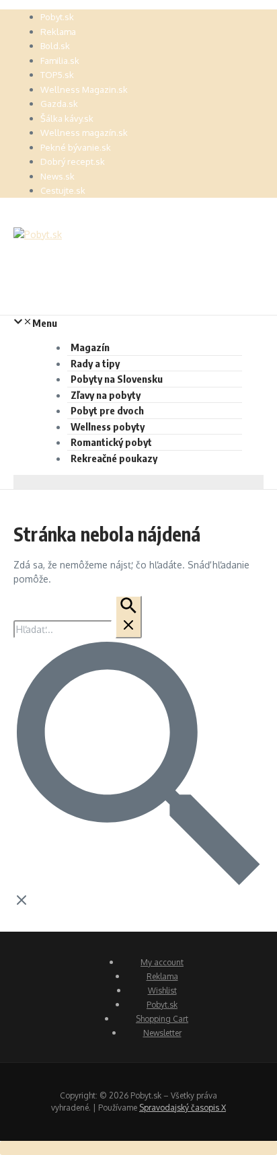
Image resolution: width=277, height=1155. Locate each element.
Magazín (90, 347)
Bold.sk (55, 45)
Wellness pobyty (108, 426)
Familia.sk (59, 60)
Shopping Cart (162, 1019)
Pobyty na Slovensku (117, 379)
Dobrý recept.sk (72, 161)
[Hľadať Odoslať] (128, 616)
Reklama (58, 31)
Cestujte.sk (62, 190)
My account (162, 962)
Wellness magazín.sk (84, 132)
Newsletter (162, 1033)
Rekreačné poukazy (114, 458)
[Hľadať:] (77, 629)
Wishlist (162, 990)
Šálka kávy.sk (66, 118)
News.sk (57, 176)
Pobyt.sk (57, 16)
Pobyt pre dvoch (107, 410)
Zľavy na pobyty (106, 395)
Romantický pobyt (111, 442)
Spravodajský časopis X (182, 1108)
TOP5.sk (57, 74)
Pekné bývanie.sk (75, 147)
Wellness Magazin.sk (84, 89)
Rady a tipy (95, 363)
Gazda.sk (59, 103)
